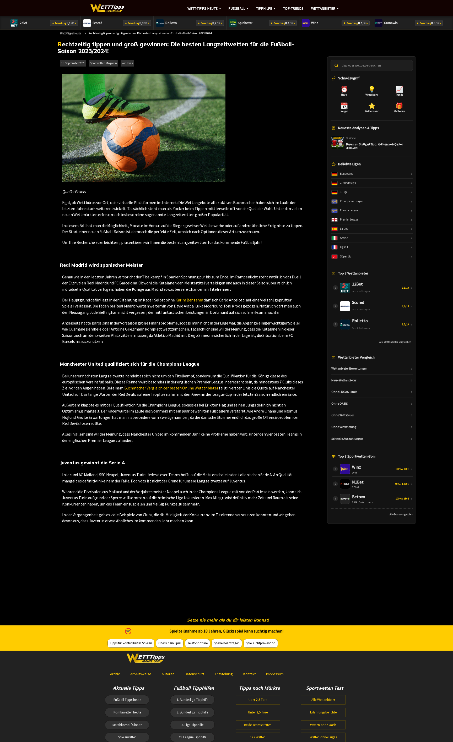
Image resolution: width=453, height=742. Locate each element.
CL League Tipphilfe (192, 737)
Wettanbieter (325, 8)
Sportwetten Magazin (103, 63)
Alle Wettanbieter (323, 699)
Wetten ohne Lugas (323, 737)
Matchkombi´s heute (127, 725)
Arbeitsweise (140, 674)
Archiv (115, 674)
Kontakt (249, 674)
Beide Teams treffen (258, 725)
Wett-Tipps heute (204, 8)
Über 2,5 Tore (258, 699)
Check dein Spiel (169, 643)
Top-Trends (293, 8)
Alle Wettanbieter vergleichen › (396, 341)
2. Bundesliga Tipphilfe (192, 712)
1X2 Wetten (258, 737)
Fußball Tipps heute (127, 699)
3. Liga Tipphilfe (192, 725)
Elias (130, 63)
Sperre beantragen (227, 643)
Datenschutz (194, 674)
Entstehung (224, 674)
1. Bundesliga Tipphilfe (192, 699)
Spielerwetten (127, 737)
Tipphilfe (266, 8)
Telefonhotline (197, 643)
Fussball (239, 8)
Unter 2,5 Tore (258, 712)
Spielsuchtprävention (261, 643)
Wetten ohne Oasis (323, 725)
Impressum (275, 674)
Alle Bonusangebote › (401, 514)
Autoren (168, 674)
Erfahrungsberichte (323, 712)
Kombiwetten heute (127, 712)
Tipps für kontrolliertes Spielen (131, 643)
